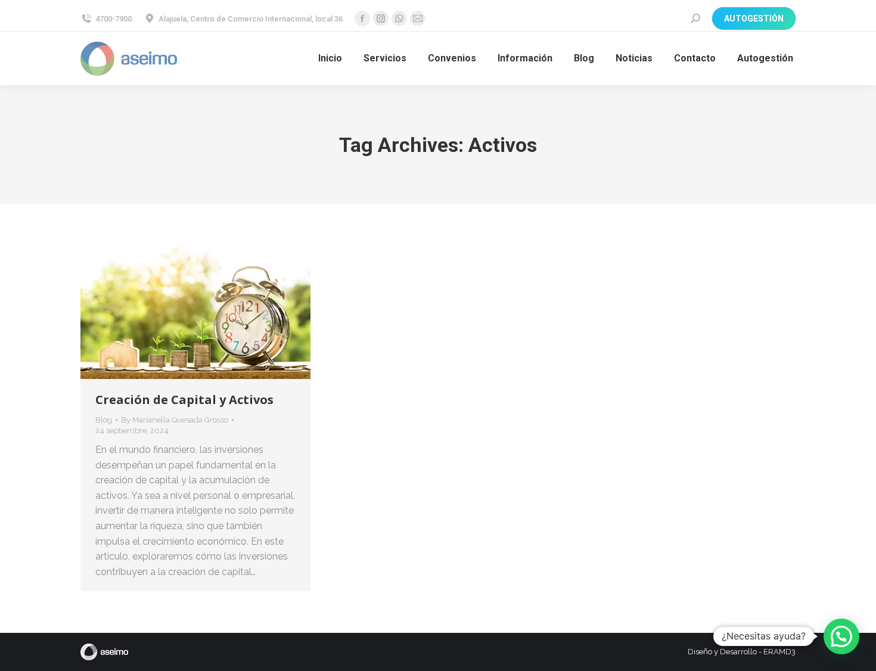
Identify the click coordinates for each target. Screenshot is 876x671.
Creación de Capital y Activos (184, 400)
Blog (103, 419)
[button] (841, 636)
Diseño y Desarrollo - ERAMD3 (742, 651)
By (174, 419)
